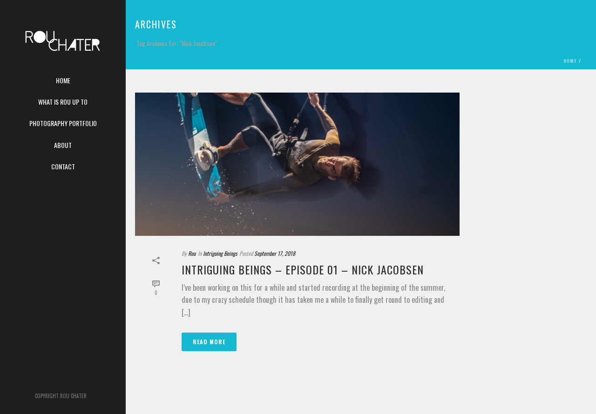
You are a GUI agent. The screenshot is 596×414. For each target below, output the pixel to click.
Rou (192, 253)
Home (570, 60)
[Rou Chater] (63, 46)
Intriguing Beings (220, 253)
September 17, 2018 (274, 253)
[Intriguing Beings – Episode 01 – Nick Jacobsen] (297, 164)
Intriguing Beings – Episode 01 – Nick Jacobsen (303, 269)
